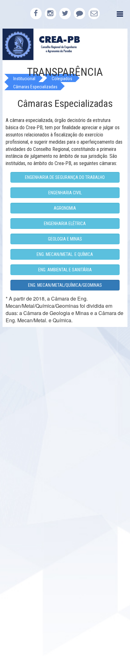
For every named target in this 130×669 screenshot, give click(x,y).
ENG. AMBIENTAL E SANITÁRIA (65, 269)
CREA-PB (65, 44)
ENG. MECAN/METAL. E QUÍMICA (65, 254)
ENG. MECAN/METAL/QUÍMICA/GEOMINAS (65, 285)
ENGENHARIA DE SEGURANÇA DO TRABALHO (65, 177)
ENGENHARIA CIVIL (65, 192)
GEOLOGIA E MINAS (65, 238)
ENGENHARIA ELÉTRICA (65, 223)
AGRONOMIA (65, 208)
